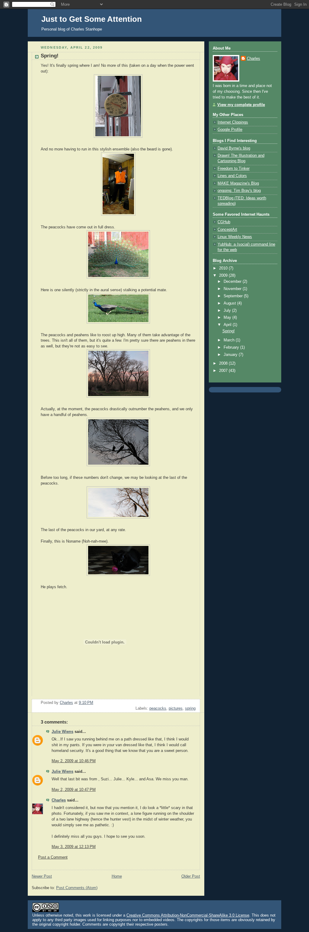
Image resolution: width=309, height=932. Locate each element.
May (228, 317)
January (231, 355)
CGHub (224, 222)
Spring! (228, 331)
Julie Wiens (62, 732)
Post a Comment (53, 857)
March (230, 340)
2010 (224, 268)
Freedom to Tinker (234, 168)
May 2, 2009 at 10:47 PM (74, 790)
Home (117, 876)
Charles (59, 800)
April (228, 325)
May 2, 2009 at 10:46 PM (74, 761)
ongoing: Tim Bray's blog (239, 191)
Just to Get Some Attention (91, 19)
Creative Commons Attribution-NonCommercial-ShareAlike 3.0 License (187, 915)
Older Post (190, 876)
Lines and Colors (232, 176)
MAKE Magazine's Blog (238, 183)
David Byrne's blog (234, 148)
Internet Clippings (233, 122)
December (233, 281)
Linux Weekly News (235, 237)
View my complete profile (241, 105)
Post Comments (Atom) (76, 888)
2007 (224, 371)
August (230, 303)
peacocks (157, 708)
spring (190, 708)
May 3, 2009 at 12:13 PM (74, 847)
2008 (224, 363)
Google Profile (230, 129)
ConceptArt (227, 229)
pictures (176, 708)
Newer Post (42, 876)
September (234, 296)
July (228, 310)
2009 (224, 275)
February (232, 347)
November (233, 289)
